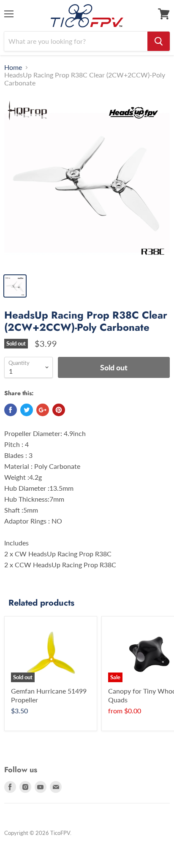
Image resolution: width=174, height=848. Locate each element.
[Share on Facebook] (10, 410)
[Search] (158, 41)
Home (13, 67)
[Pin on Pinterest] (58, 410)
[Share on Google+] (42, 410)
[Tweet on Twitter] (26, 410)
